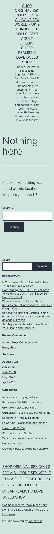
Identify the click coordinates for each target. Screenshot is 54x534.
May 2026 (8, 377)
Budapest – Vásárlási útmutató (21, 402)
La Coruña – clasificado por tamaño (24, 422)
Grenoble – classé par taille (19, 407)
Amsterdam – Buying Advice (20, 397)
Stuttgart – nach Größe (17, 433)
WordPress (35, 521)
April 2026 (8, 382)
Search (6, 259)
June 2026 (9, 372)
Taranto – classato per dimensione (24, 438)
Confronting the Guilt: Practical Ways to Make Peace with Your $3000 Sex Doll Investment (25, 293)
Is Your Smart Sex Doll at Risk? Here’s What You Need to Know (26, 284)
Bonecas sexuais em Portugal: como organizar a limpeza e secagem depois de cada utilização (26, 316)
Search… (8, 207)
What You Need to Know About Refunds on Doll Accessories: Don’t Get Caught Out (27, 305)
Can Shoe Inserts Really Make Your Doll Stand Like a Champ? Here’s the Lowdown (25, 509)
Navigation (9, 347)
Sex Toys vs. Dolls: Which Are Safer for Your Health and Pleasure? (27, 326)
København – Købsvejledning (20, 417)
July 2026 (8, 366)
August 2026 (10, 361)
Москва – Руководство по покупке (25, 448)
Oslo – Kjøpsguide (13, 428)
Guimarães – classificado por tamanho (26, 412)
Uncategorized (11, 443)
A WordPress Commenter (18, 342)
